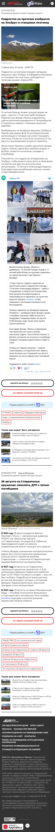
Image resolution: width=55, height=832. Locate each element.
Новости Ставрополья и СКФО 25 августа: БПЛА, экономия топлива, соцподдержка (31, 697)
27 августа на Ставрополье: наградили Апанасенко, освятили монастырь (27, 689)
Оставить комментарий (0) (28, 393)
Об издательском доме (15, 725)
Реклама (7, 729)
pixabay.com (7, 63)
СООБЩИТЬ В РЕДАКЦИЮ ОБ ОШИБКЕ (21, 749)
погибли (5, 598)
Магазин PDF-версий (25, 729)
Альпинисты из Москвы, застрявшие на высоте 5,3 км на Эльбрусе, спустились (31, 459)
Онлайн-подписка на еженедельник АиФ (25, 732)
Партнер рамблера (24, 819)
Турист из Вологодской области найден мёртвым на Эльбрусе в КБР (28, 443)
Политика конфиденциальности (20, 746)
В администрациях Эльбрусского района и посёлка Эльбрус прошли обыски (29, 434)
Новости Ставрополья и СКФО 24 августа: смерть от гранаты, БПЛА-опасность (29, 706)
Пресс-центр (37, 725)
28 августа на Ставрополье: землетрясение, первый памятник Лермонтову (29, 681)
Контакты (30, 736)
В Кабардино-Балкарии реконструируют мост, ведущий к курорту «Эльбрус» (31, 451)
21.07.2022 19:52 (8, 10)
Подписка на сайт (12, 736)
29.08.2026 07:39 (8, 473)
